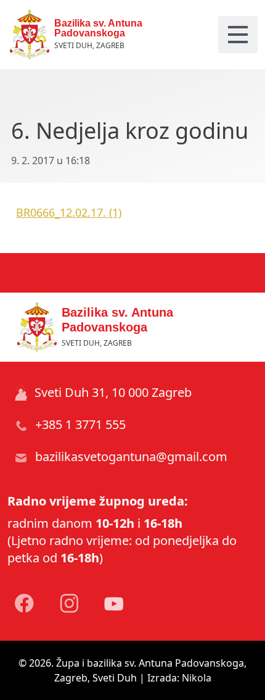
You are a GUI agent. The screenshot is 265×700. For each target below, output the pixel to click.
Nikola (196, 678)
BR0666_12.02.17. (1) (68, 212)
